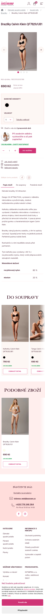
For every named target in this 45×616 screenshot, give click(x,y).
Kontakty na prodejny (22, 493)
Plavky (5, 552)
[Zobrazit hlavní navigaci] (41, 3)
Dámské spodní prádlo (16, 10)
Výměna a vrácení (10, 572)
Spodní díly (34, 10)
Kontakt (6, 576)
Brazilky (4, 13)
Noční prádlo (8, 548)
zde (9, 596)
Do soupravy (21, 185)
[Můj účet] (28, 3)
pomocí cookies (29, 589)
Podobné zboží (36, 185)
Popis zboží (7, 185)
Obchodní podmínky (33, 535)
